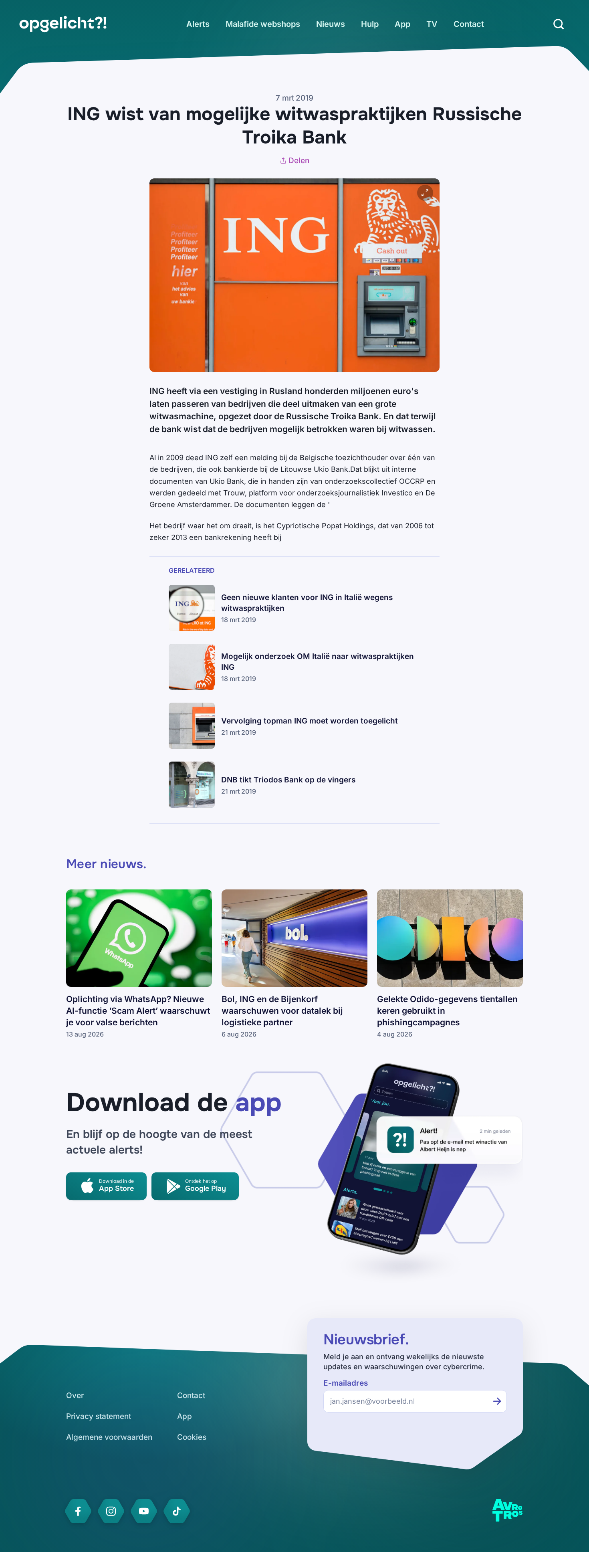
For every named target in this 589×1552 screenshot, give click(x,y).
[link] (63, 24)
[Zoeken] (558, 24)
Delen (298, 160)
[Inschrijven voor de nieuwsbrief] (497, 1401)
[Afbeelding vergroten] (425, 193)
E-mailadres (345, 1383)
